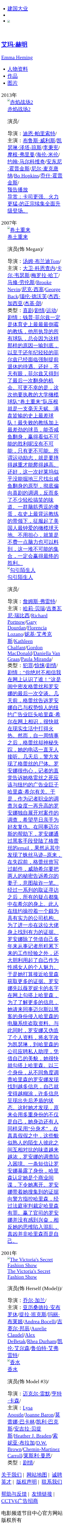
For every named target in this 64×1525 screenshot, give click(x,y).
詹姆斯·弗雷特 (39, 601)
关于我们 (11, 1475)
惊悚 (39, 665)
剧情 (39, 310)
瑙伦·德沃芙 (33, 296)
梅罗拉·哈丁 (44, 275)
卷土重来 (17, 237)
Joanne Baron (39, 1415)
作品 (12, 76)
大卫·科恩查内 (39, 268)
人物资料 (17, 69)
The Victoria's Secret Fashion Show (28, 1274)
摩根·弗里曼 (21, 154)
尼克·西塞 (33, 289)
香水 (12, 1369)
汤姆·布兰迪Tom (41, 261)
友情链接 (42, 1494)
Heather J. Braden (32, 1436)
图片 (12, 83)
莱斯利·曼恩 (37, 1455)
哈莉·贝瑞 (34, 608)
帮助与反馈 (14, 1494)
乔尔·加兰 (34, 1300)
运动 (51, 310)
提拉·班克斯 (32, 1314)
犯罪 (28, 665)
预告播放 (17, 189)
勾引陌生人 (20, 577)
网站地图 (37, 1475)
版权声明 (26, 1482)
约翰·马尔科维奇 (26, 161)
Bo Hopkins (26, 175)
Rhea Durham (41, 1341)
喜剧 (28, 310)
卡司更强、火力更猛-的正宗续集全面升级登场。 (33, 204)
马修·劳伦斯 (21, 282)
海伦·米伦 (47, 154)
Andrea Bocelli (40, 1321)
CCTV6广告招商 (19, 1501)
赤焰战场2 (19, 109)
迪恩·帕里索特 (39, 133)
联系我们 (52, 1482)
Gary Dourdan (22, 624)
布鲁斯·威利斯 (39, 140)
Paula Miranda (36, 659)
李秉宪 (50, 147)
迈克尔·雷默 (36, 1393)
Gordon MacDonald (25, 650)
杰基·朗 (32, 303)
